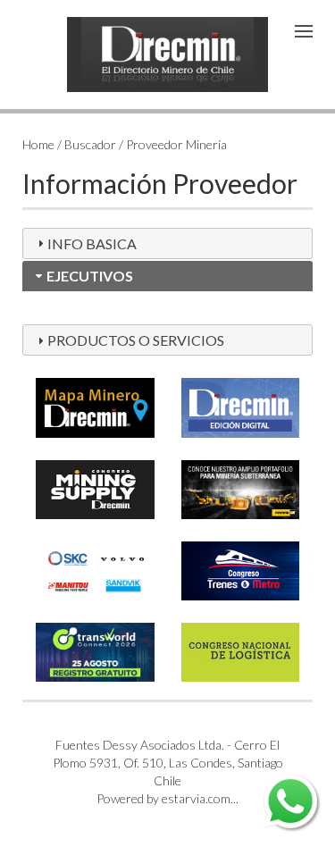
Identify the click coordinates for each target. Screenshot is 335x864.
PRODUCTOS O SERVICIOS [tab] (135, 339)
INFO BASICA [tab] (92, 243)
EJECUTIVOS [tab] (89, 275)
